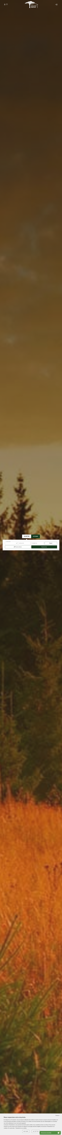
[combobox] (11, 543)
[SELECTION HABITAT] (31, 4)
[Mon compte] (4, 4)
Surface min (21, 543)
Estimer (35, 536)
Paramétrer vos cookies (21, 1128)
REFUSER (25, 1131)
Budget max (34, 543)
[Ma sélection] (7, 4)
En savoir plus (11, 1128)
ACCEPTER (36, 1131)
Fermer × (58, 1115)
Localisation (8, 541)
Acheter (26, 536)
